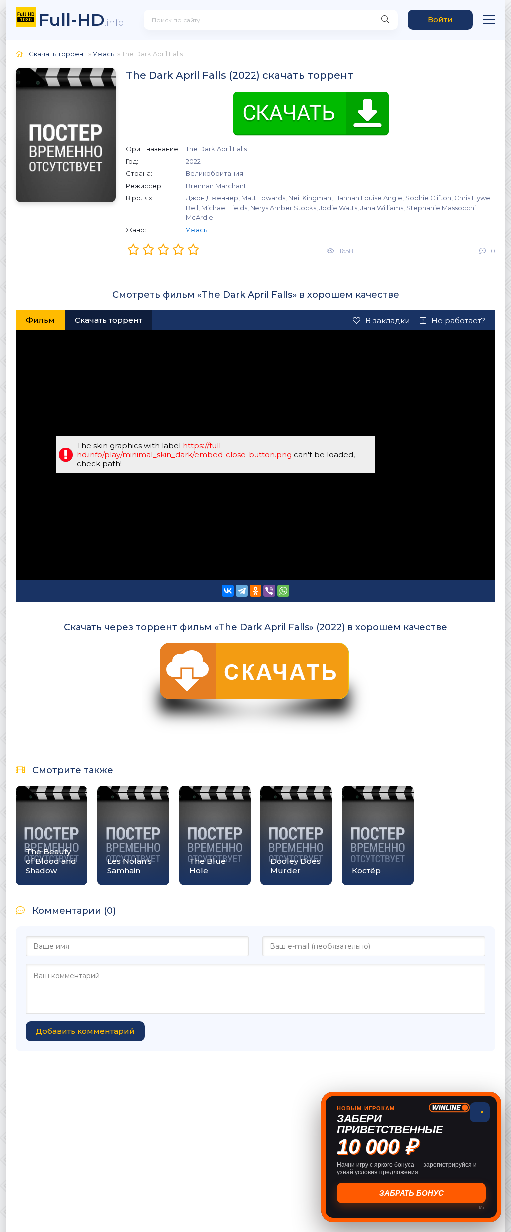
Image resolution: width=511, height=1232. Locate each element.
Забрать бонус (411, 1193)
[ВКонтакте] (228, 591)
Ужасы (197, 230)
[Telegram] (242, 591)
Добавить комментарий (85, 1031)
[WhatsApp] (283, 591)
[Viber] (269, 591)
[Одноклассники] (255, 591)
